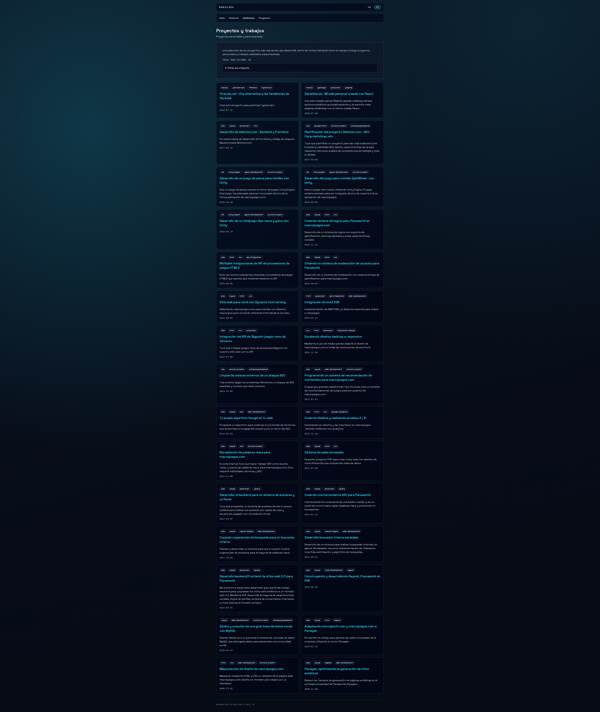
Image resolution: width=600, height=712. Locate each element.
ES (377, 7)
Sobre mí (233, 18)
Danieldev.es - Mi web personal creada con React (339, 94)
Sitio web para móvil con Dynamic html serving (253, 302)
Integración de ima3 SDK (322, 302)
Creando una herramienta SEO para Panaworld (337, 495)
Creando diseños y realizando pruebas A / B (335, 418)
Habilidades (249, 18)
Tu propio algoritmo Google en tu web (246, 418)
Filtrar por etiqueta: (239, 67)
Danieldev (226, 7)
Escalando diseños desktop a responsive (333, 336)
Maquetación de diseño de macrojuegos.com (252, 669)
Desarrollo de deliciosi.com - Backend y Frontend (254, 132)
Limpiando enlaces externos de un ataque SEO (252, 375)
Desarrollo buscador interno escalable (331, 537)
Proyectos (264, 18)
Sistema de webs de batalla (324, 452)
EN (369, 7)
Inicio (222, 18)
